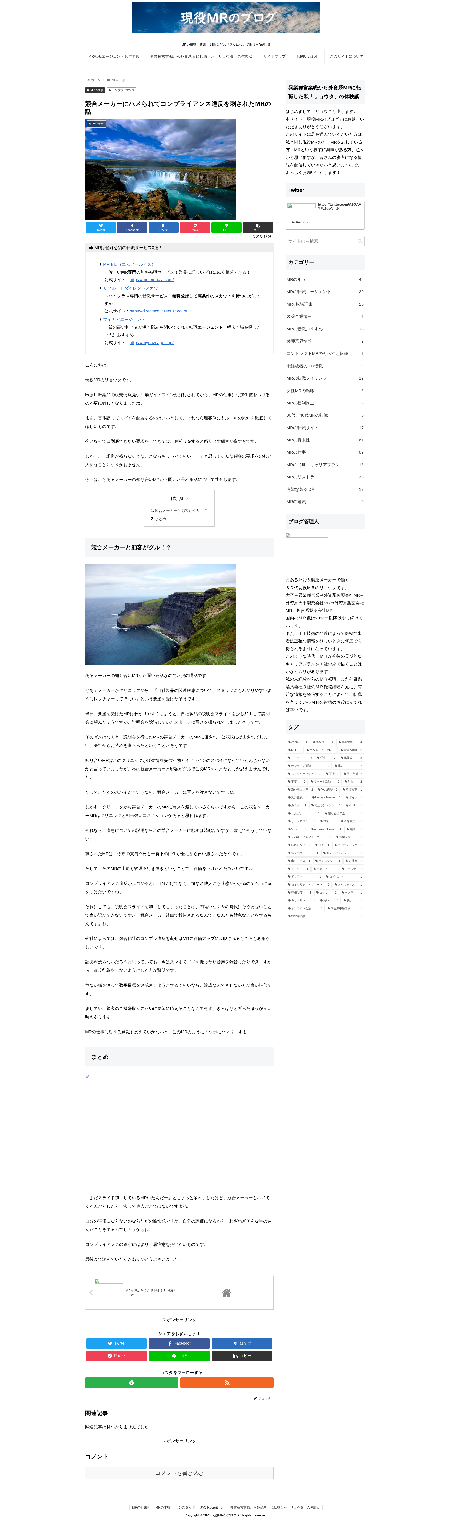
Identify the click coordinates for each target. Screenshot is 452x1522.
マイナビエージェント (124, 319)
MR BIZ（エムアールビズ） (129, 264)
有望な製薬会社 (325, 489)
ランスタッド (185, 1507)
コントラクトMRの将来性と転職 (325, 353)
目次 (172, 498)
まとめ (160, 519)
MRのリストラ (325, 477)
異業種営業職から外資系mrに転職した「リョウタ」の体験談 (275, 1507)
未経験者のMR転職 (325, 366)
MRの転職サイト (325, 427)
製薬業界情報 (325, 341)
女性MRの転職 (325, 390)
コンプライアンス (123, 90)
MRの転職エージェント (325, 291)
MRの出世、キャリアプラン (325, 464)
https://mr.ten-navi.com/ (152, 279)
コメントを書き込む (179, 1473)
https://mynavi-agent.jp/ (152, 342)
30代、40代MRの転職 (325, 415)
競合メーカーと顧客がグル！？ (181, 510)
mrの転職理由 (325, 304)
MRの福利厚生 (325, 403)
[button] (360, 241)
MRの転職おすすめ (325, 329)
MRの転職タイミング (325, 378)
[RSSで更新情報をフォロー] (227, 1382)
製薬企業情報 (325, 316)
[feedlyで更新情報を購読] (131, 1382)
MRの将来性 (325, 440)
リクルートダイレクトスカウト (132, 288)
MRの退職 (325, 501)
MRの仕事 (96, 90)
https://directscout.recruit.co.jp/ (158, 311)
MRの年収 (325, 279)
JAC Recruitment (212, 1507)
